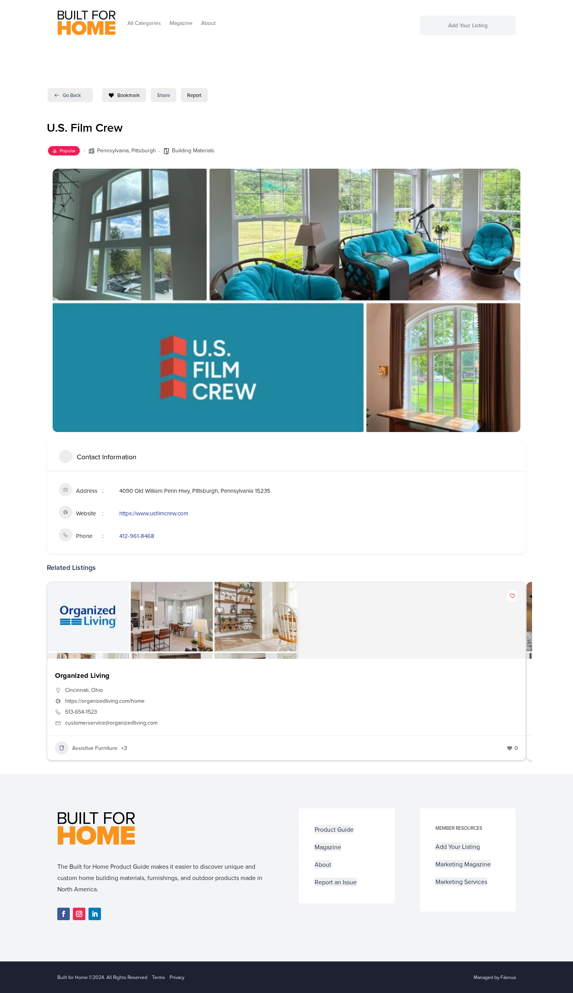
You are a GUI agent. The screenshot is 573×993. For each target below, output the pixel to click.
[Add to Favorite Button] (512, 595)
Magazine (181, 23)
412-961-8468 (136, 536)
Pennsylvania (113, 150)
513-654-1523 (81, 711)
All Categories (144, 23)
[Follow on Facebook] (63, 914)
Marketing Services (461, 881)
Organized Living (82, 675)
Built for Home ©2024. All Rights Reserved (104, 977)
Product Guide (334, 829)
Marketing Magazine (463, 864)
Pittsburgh (143, 150)
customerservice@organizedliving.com (111, 722)
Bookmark (128, 95)
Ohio (97, 690)
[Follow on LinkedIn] (94, 914)
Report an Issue (336, 882)
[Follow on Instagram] (79, 914)
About (208, 23)
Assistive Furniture (94, 748)
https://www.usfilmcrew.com (153, 513)
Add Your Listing (468, 26)
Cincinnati (76, 690)
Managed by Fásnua (495, 977)
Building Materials (193, 150)
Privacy (177, 977)
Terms (158, 977)
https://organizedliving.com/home (105, 700)
